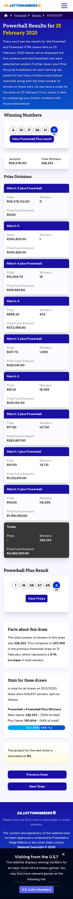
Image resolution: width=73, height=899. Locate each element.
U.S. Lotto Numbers (36, 889)
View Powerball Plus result (32, 139)
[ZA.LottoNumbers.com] (22, 9)
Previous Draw (37, 774)
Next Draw (37, 786)
